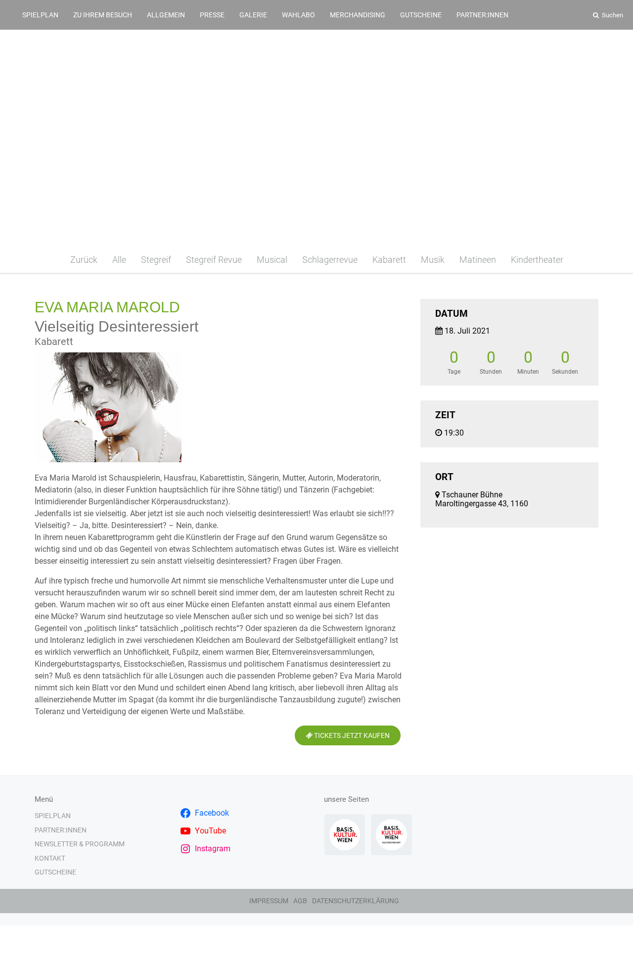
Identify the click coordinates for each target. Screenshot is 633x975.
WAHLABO (298, 15)
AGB (300, 901)
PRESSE (212, 15)
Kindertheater (537, 259)
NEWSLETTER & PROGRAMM (80, 844)
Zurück (83, 259)
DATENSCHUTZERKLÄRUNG (355, 901)
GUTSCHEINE (421, 15)
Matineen (477, 259)
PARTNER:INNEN (482, 15)
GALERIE (253, 15)
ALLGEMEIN (166, 15)
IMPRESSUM (268, 901)
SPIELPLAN (40, 15)
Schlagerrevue (330, 259)
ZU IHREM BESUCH (102, 15)
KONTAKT (50, 858)
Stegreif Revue (214, 259)
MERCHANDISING (357, 15)
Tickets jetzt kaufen (351, 735)
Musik (433, 259)
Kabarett (389, 259)
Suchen (611, 15)
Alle (119, 259)
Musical (272, 259)
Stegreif (156, 259)
